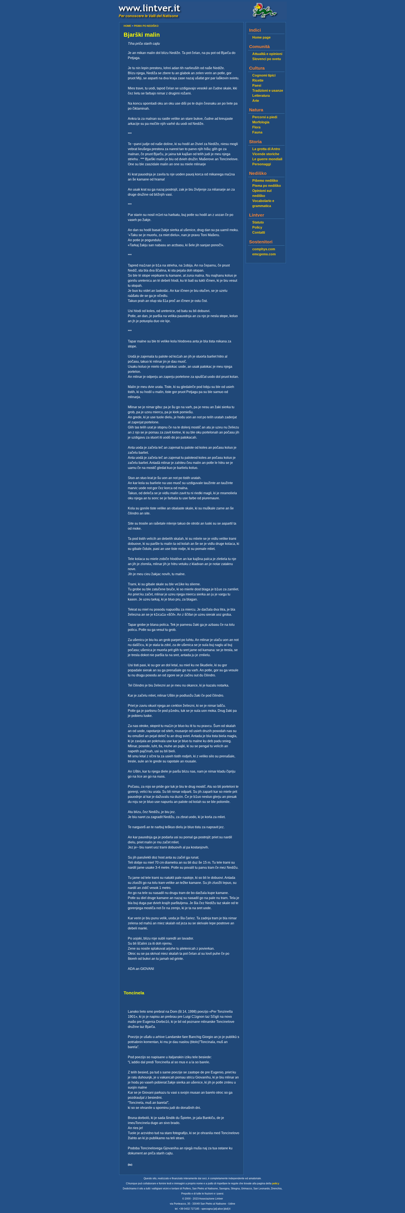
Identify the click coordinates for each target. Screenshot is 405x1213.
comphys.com (263, 249)
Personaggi (261, 164)
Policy (257, 227)
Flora (256, 127)
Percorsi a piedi (264, 117)
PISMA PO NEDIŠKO (146, 25)
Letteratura (261, 95)
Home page (261, 37)
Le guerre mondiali (267, 159)
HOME (128, 25)
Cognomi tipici (263, 75)
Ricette (257, 80)
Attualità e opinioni (267, 54)
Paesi (256, 85)
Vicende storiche (265, 154)
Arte (255, 100)
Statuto (258, 222)
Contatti (258, 232)
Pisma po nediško (266, 185)
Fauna (257, 132)
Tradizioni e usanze (267, 90)
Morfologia (260, 122)
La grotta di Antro (266, 149)
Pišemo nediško (265, 180)
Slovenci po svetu (266, 59)
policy (275, 1183)
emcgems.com (264, 254)
